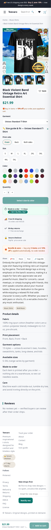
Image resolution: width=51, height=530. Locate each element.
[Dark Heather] (15, 181)
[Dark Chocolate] (37, 176)
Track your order (26, 433)
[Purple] (15, 176)
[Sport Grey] (15, 171)
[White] (5, 171)
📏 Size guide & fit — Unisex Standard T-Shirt (23, 130)
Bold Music (21, 308)
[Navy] (21, 171)
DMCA (5, 500)
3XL (40, 153)
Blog (20, 444)
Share (21, 259)
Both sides (28, 142)
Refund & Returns (7, 491)
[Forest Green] (21, 176)
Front (7, 142)
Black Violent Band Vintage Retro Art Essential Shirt (23, 23)
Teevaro (12, 11)
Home (5, 20)
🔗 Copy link (39, 259)
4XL (6, 159)
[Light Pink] (10, 181)
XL (25, 153)
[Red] (26, 171)
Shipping (7, 496)
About (21, 436)
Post (28, 259)
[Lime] (31, 181)
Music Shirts (14, 20)
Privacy (6, 482)
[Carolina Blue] (26, 181)
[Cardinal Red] (37, 181)
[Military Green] (10, 176)
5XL (14, 159)
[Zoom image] (25, 51)
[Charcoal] (42, 171)
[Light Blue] (37, 171)
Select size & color (25, 200)
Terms (5, 486)
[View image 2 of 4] (18, 80)
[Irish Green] (5, 176)
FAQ (4, 503)
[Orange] (26, 176)
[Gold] (5, 181)
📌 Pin (12, 259)
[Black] (10, 171)
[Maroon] (42, 176)
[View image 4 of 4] (40, 80)
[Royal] (31, 171)
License (6, 507)
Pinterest (6, 475)
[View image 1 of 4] (8, 80)
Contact (22, 440)
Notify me (26, 500)
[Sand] (21, 181)
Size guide (23, 447)
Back (17, 142)
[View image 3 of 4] (29, 80)
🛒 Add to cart (39, 525)
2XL (32, 153)
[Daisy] (31, 176)
